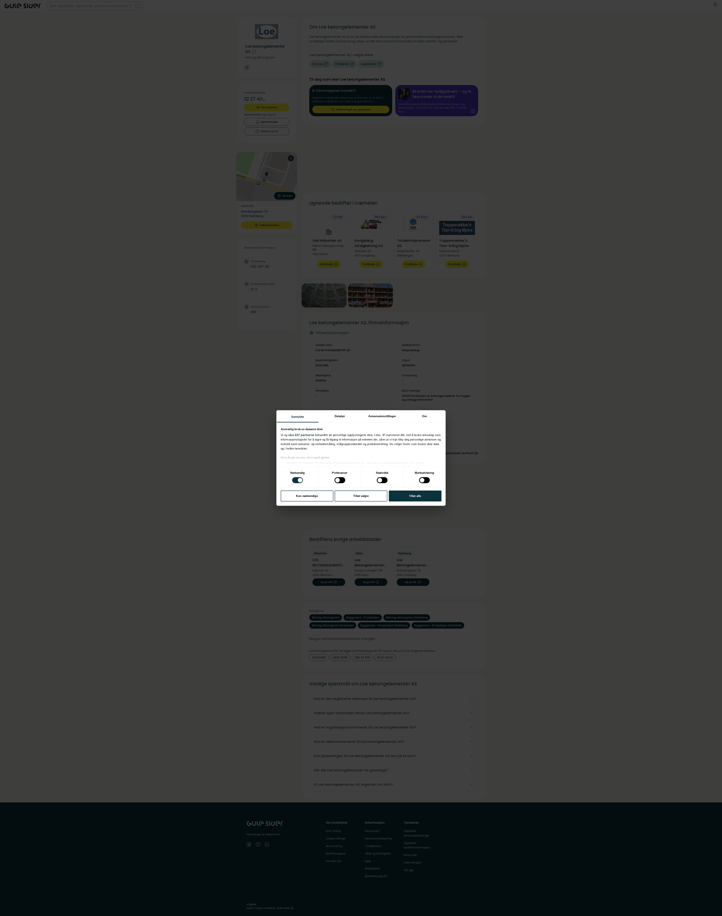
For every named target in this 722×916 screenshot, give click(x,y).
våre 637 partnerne (301, 435)
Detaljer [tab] (340, 416)
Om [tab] (424, 416)
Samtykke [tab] (297, 416)
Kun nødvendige (307, 495)
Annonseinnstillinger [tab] (382, 416)
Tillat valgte (361, 495)
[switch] (339, 480)
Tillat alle (415, 495)
